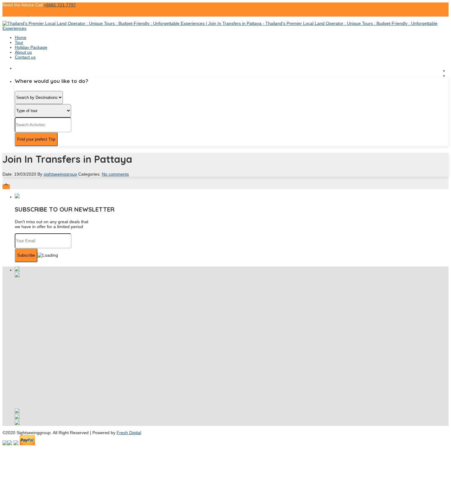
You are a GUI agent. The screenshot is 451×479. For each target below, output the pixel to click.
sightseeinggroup (60, 174)
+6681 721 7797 (60, 4)
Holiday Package (31, 47)
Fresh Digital (129, 432)
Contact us (25, 57)
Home (20, 37)
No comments (115, 174)
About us (23, 52)
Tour (19, 42)
